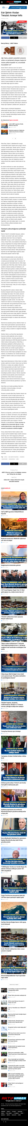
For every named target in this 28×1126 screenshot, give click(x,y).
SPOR (22, 1113)
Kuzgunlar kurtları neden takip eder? (17, 1027)
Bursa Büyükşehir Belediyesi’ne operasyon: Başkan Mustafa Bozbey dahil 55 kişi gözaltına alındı (13, 840)
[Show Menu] (2, 2)
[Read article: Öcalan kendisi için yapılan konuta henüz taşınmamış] (4, 1047)
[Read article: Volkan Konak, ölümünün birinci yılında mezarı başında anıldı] (4, 1022)
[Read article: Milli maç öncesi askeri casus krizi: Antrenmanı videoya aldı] (4, 1034)
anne (6, 456)
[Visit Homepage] (14, 2)
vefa (17, 459)
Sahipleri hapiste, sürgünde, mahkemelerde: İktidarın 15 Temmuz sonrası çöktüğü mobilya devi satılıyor (12, 704)
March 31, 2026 (13, 127)
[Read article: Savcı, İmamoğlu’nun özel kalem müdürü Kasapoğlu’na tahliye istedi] (4, 1061)
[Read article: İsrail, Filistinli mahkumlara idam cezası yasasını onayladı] (14, 938)
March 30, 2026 (5, 979)
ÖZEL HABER (9, 1113)
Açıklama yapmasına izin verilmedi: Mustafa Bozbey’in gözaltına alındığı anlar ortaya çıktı (13, 811)
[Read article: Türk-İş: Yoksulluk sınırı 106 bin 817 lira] (4, 1009)
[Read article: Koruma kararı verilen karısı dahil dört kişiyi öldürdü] (4, 1041)
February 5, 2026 (4, 18)
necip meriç (12, 459)
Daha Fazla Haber (14, 984)
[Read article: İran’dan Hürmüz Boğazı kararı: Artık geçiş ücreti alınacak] (14, 911)
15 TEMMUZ (16, 1113)
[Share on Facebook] (5, 37)
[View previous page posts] (13, 139)
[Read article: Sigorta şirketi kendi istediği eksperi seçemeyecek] (4, 1016)
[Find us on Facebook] (1, 1122)
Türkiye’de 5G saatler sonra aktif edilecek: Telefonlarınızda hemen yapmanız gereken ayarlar (16, 1067)
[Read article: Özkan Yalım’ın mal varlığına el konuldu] (4, 1084)
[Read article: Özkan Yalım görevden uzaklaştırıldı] (4, 997)
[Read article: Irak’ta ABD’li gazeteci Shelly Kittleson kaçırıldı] (4, 125)
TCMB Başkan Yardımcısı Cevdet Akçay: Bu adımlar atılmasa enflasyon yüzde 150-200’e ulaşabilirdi (14, 868)
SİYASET (14, 1111)
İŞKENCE (3, 1115)
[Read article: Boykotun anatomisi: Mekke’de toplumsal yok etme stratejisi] (4, 132)
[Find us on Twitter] (3, 1122)
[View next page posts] (15, 139)
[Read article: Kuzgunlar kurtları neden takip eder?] (4, 1029)
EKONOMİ (20, 1111)
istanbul (22, 456)
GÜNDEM (3, 1111)
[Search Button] (26, 2)
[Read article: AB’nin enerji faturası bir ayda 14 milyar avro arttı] (4, 1002)
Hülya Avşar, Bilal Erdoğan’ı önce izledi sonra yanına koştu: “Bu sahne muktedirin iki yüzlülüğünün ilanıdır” (13, 676)
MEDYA (8, 1115)
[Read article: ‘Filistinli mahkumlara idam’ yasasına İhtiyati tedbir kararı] (14, 605)
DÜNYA (2, 1113)
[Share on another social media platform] (23, 37)
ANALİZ (8, 1111)
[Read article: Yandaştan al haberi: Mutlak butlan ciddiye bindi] (14, 745)
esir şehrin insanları (13, 456)
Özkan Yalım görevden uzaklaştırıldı (17, 995)
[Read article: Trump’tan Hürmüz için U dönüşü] (14, 720)
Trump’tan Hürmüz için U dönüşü (10, 731)
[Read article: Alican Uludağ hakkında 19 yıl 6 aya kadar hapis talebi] (14, 964)
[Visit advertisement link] (14, 8)
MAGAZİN (14, 1115)
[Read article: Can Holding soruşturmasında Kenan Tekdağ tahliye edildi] (4, 990)
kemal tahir (4, 459)
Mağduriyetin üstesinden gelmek (11, 565)
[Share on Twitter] (14, 37)
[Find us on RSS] (5, 1122)
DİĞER (19, 1115)
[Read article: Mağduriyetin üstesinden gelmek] (14, 554)
